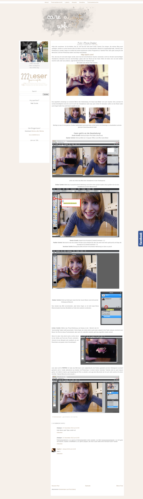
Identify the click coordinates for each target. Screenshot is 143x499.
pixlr (96, 44)
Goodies (82, 2)
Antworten (59, 432)
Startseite (87, 486)
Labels (67, 2)
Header (74, 2)
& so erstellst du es (34, 135)
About (47, 2)
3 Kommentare (57, 417)
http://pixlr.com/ (87, 55)
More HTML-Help (34, 67)
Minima (42, 131)
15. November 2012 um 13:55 (70, 438)
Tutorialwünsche (92, 2)
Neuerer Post (55, 486)
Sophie (59, 449)
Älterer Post (119, 486)
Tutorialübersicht (56, 2)
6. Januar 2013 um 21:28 (68, 449)
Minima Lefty (35, 131)
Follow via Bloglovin (34, 65)
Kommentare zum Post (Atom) (67, 489)
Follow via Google (34, 63)
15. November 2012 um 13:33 (70, 428)
